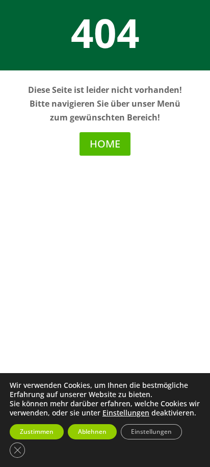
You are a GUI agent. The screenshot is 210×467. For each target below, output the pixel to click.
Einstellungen (125, 412)
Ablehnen (92, 431)
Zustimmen (37, 431)
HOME (105, 144)
